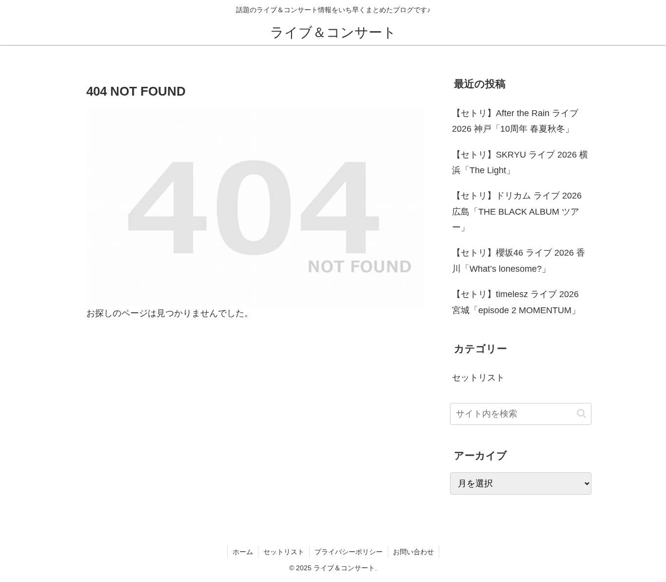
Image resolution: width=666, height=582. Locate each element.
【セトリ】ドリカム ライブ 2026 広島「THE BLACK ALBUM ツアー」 (517, 211)
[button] (581, 413)
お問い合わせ (413, 552)
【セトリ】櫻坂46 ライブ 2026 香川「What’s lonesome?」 (518, 260)
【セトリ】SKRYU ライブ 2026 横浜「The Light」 (520, 162)
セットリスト (283, 552)
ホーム (243, 552)
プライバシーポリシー (348, 552)
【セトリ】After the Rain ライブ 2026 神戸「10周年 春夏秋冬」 (515, 121)
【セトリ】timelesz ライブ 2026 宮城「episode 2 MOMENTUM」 (516, 302)
